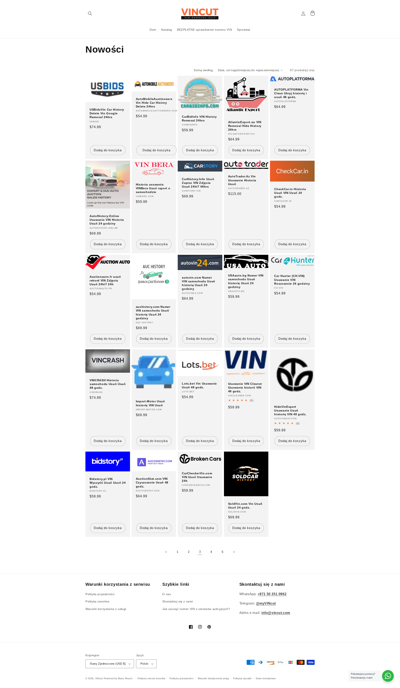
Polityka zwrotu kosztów (151, 678)
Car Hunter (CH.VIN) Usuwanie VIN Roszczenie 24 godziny (292, 279)
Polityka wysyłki (242, 678)
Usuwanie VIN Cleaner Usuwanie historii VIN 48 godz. (245, 387)
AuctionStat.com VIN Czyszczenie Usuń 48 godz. (152, 482)
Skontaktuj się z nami (177, 601)
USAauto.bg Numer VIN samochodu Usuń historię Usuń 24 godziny (246, 281)
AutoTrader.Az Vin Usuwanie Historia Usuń (242, 180)
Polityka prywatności (100, 594)
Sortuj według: (204, 70)
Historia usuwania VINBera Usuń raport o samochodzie (153, 188)
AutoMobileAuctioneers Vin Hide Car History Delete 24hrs (154, 102)
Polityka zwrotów (97, 601)
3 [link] (200, 552)
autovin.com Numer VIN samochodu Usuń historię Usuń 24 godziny (198, 283)
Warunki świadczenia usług (213, 678)
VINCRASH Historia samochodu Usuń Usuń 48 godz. (108, 384)
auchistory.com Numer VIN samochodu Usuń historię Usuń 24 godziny (153, 312)
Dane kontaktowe (266, 678)
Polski (144, 663)
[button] (90, 13)
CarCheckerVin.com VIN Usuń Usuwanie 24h (197, 477)
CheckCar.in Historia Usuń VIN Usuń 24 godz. (290, 192)
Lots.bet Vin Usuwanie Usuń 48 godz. (199, 385)
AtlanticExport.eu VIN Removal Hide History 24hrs (244, 125)
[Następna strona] (233, 552)
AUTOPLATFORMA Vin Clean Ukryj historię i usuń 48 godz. (291, 93)
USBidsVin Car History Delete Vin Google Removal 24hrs (107, 113)
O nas (166, 594)
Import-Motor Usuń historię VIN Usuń (150, 403)
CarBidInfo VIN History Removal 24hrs (199, 118)
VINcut (99, 678)
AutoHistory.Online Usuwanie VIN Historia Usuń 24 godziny (107, 219)
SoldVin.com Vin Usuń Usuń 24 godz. (245, 505)
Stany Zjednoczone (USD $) (108, 663)
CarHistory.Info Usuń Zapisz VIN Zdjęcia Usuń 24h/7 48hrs (198, 182)
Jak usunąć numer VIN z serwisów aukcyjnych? (196, 609)
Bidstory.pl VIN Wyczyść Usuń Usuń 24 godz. (108, 482)
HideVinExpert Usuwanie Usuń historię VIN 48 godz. (290, 410)
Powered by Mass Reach (118, 678)
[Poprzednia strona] (166, 552)
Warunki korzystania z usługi (105, 609)
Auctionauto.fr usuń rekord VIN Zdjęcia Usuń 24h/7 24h (105, 280)
